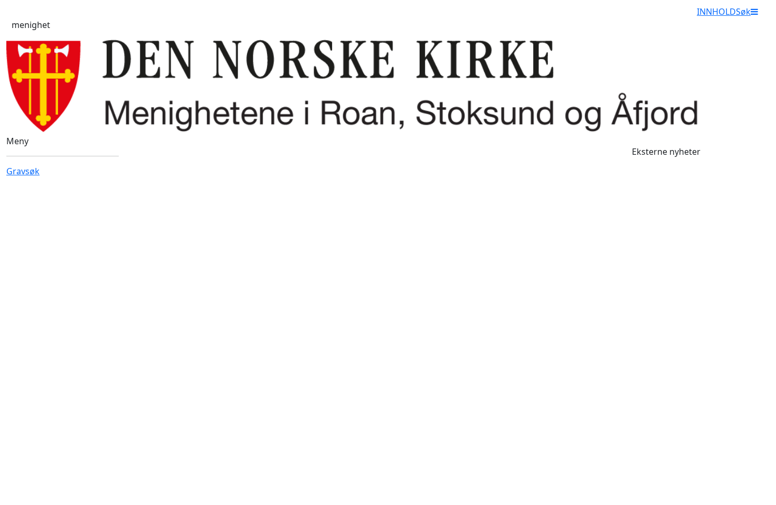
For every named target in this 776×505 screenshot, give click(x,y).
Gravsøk (23, 171)
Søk (743, 11)
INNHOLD (716, 11)
